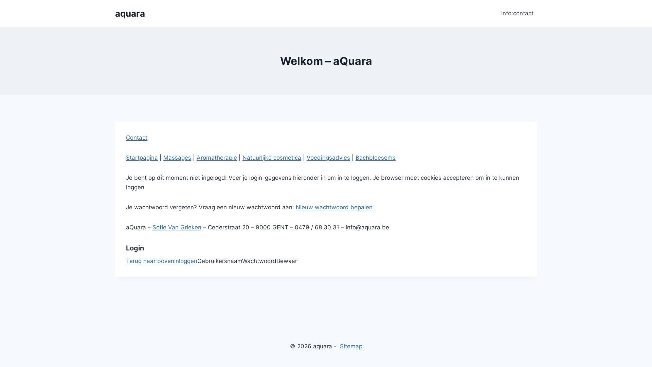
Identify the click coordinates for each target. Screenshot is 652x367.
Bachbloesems (376, 157)
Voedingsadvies (328, 157)
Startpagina (142, 157)
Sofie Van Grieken (176, 227)
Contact (136, 137)
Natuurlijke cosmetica (271, 157)
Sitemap (351, 346)
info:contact (517, 13)
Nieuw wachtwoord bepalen (334, 207)
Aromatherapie (217, 157)
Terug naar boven (150, 261)
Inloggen (185, 261)
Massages (177, 157)
